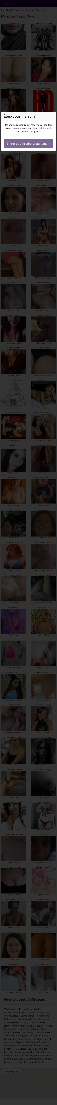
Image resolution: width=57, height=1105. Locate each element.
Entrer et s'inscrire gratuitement (28, 143)
